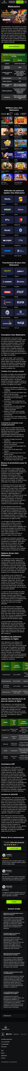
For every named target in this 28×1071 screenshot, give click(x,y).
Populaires (3, 113)
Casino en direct (11, 114)
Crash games (17, 114)
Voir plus (14, 901)
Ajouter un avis (14, 848)
